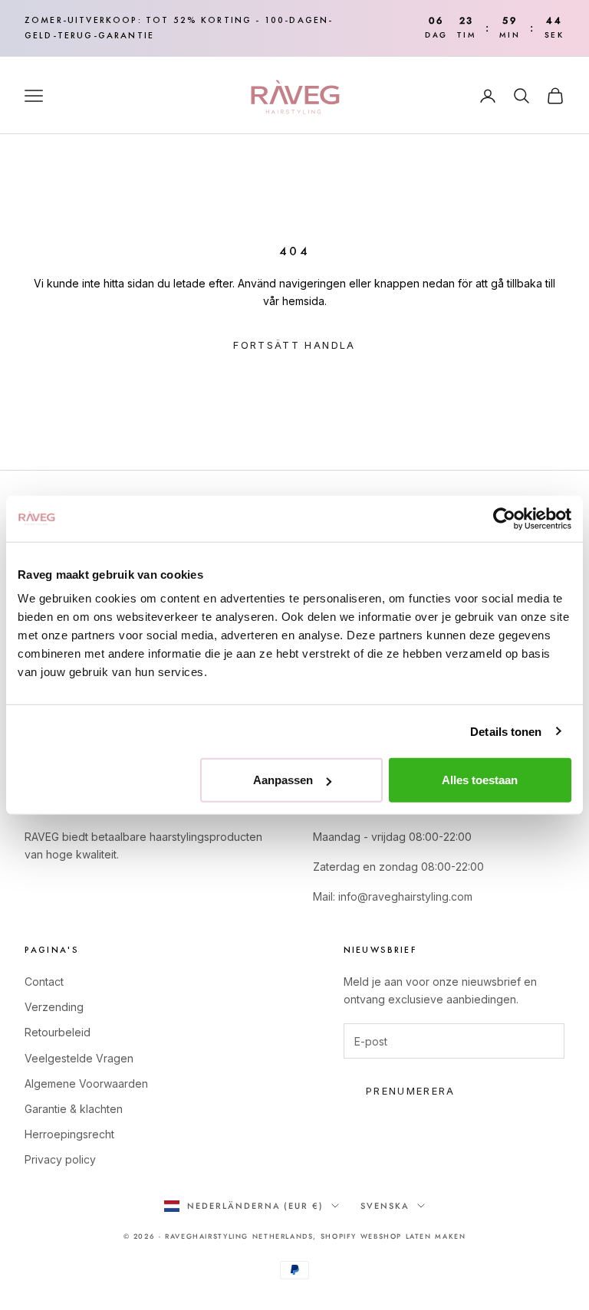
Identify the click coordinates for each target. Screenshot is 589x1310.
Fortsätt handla (294, 345)
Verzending (54, 1006)
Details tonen (505, 730)
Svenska (385, 1206)
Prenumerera (411, 1091)
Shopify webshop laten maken (393, 1236)
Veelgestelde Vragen (79, 1058)
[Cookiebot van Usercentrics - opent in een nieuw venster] (504, 518)
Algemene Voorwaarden (86, 1083)
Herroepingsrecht (69, 1134)
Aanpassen (283, 779)
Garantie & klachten (74, 1108)
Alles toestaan (480, 779)
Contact (44, 981)
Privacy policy (60, 1159)
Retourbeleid (57, 1032)
